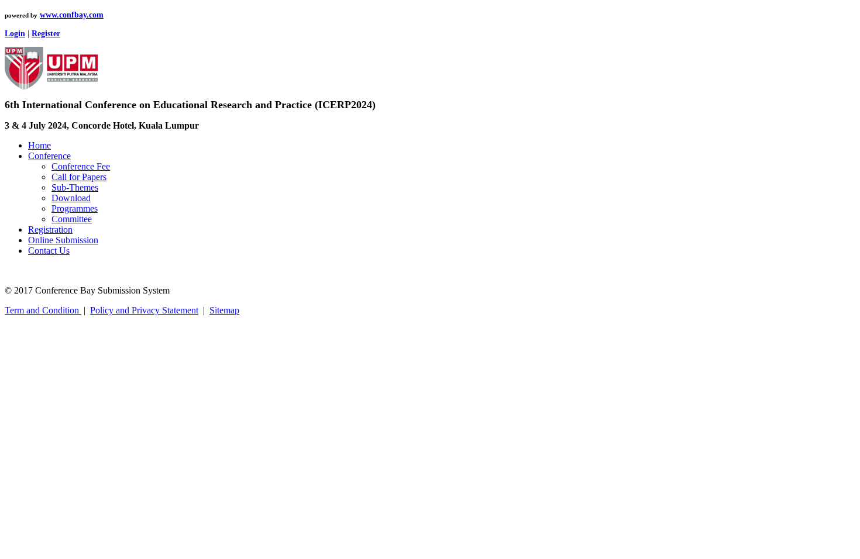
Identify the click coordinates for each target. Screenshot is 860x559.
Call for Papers (78, 177)
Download (71, 198)
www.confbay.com (72, 15)
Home (39, 145)
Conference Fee (80, 166)
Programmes (74, 208)
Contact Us (49, 251)
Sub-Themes (74, 187)
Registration (50, 229)
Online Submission (63, 240)
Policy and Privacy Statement (144, 310)
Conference (49, 156)
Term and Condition (43, 310)
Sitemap (224, 310)
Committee (71, 219)
